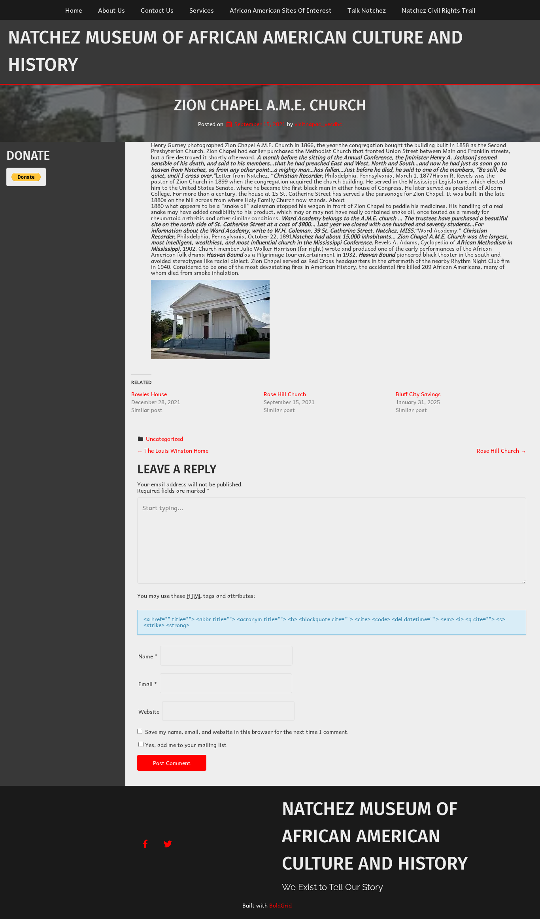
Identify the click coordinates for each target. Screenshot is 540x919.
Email (147, 683)
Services (201, 10)
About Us (111, 10)
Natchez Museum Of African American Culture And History (235, 51)
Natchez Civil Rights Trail (438, 10)
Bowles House (149, 394)
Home (73, 10)
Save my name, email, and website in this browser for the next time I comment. (247, 731)
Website (148, 711)
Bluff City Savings (418, 394)
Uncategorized (164, 438)
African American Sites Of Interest (281, 10)
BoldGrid (280, 905)
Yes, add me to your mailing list (185, 744)
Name (147, 656)
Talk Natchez (366, 10)
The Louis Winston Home (172, 450)
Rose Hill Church (285, 394)
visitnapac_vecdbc (318, 123)
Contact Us (157, 10)
